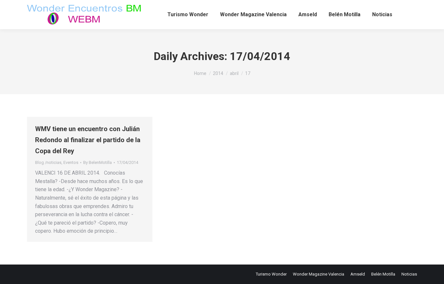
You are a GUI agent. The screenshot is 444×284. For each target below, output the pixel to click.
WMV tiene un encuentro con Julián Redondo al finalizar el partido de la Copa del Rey (87, 140)
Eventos (70, 162)
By (97, 162)
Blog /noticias (48, 162)
